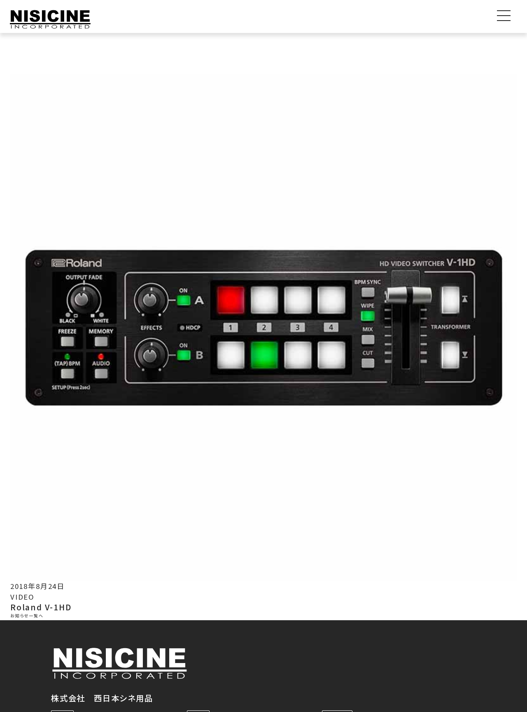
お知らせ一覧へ (27, 616)
